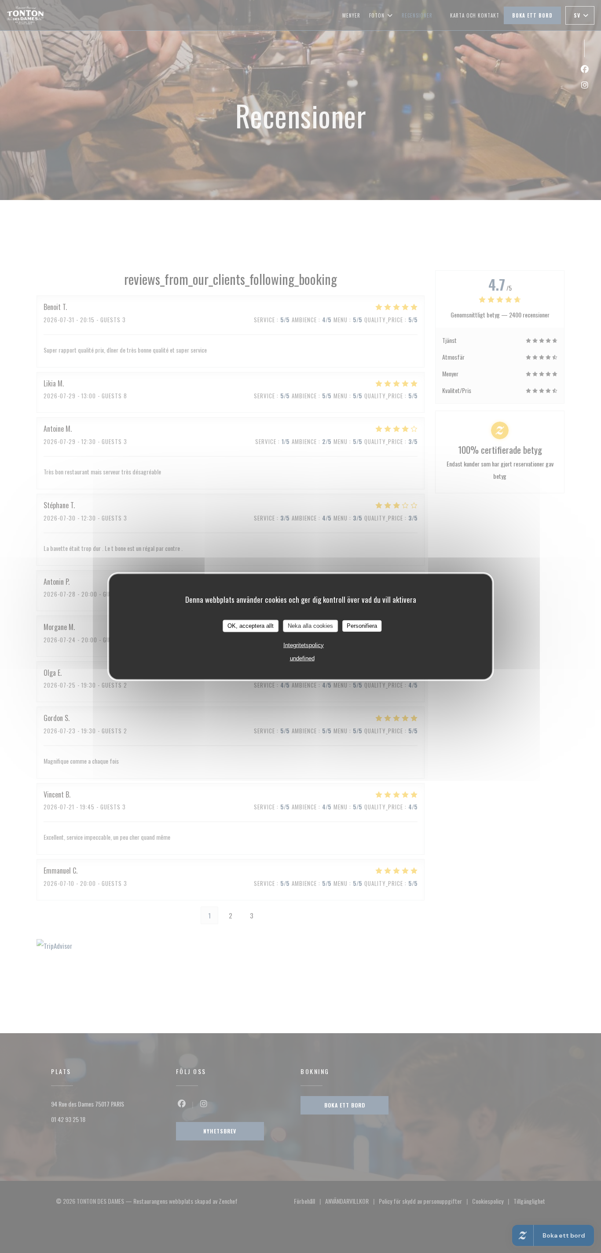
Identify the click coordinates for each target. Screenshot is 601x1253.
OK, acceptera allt (250, 626)
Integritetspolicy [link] (303, 644)
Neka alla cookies (310, 626)
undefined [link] (302, 658)
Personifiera (362, 626)
